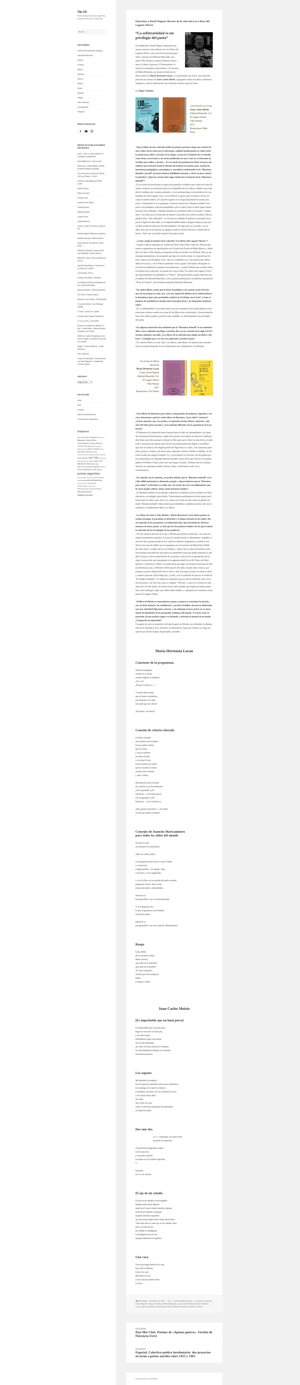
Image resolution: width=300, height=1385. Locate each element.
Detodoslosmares (96, 446)
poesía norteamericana (94, 480)
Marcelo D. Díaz (83, 464)
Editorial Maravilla (169, 1304)
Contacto (80, 410)
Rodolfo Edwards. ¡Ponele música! (90, 238)
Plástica (80, 84)
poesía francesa (99, 477)
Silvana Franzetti (84, 491)
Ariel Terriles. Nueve (85, 273)
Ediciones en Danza (83, 452)
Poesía (79, 88)
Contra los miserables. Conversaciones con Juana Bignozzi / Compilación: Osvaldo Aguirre (91, 361)
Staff (79, 405)
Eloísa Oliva (94, 452)
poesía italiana (81, 480)
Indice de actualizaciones (86, 414)
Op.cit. (82, 11)
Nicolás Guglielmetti (84, 469)
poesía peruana (92, 483)
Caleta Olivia (90, 440)
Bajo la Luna (100, 437)
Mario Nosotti (81, 467)
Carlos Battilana (83, 443)
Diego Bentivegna (82, 449)
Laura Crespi (81, 461)
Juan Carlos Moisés (186, 1304)
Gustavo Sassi (82, 217)
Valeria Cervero (85, 495)
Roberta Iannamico (83, 489)
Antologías (93, 437)
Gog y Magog (90, 454)
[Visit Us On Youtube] (86, 131)
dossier (101, 449)
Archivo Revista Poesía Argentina (90, 51)
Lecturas (80, 65)
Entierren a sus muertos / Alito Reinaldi (91, 299)
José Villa (93, 457)
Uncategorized (82, 107)
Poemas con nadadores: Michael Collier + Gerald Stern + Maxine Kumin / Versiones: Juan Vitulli (91, 328)
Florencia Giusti (81, 454)
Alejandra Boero (83, 221)
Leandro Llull (82, 198)
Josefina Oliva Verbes (85, 202)
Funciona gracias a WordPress (146, 1379)
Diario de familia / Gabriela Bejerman (91, 290)
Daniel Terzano (83, 188)
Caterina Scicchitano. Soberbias (89, 278)
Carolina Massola (96, 443)
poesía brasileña (81, 477)
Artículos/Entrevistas (85, 55)
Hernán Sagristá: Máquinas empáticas (91, 233)
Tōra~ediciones (83, 102)
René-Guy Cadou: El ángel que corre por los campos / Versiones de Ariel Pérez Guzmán (91, 339)
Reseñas (80, 93)
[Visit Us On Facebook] (80, 131)
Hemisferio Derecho (100, 454)
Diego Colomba (93, 449)
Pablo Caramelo (83, 193)
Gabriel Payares (83, 207)
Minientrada (142, 1301)
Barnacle (81, 440)
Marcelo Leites (94, 464)
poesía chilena (90, 477)
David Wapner (88, 446)
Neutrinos (102, 466)
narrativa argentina (92, 467)
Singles (80, 98)
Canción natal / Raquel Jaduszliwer (90, 316)
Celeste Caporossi (204, 1301)
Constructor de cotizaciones (87, 419)
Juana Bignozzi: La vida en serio (89, 161)
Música (80, 69)
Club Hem (80, 446)
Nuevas (80, 79)
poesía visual (91, 486)
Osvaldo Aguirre (97, 469)
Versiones (81, 112)
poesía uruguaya (82, 486)
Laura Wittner (89, 461)
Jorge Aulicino (82, 458)
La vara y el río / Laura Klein (88, 321)
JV (170, 1301)
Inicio (79, 400)
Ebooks (80, 60)
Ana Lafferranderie (83, 437)
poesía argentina (88, 473)
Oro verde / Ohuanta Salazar (88, 295)
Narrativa (80, 74)
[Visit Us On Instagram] (92, 131)
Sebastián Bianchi (95, 489)
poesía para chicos (82, 483)
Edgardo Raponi (83, 212)
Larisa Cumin (102, 458)
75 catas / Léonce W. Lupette (88, 311)
